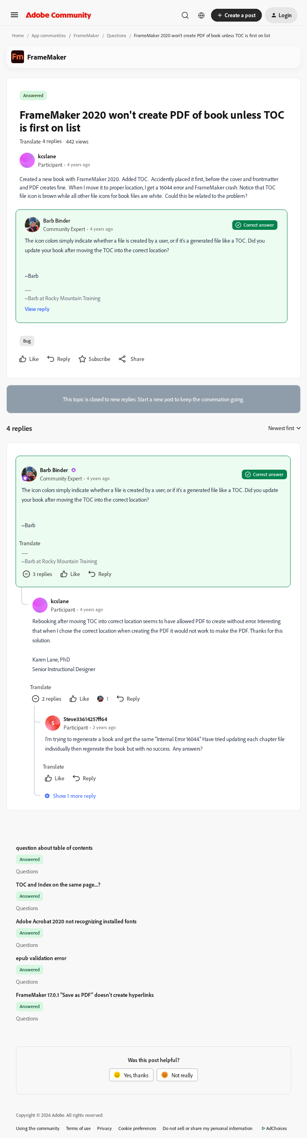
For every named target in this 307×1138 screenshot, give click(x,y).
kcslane (47, 156)
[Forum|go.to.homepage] (59, 15)
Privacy (104, 1128)
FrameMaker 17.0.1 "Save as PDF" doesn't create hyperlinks (85, 994)
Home (18, 35)
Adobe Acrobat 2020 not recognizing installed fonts (76, 921)
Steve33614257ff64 (85, 718)
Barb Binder (56, 220)
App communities (49, 35)
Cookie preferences (137, 1128)
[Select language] (201, 15)
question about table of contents (54, 847)
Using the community (38, 1128)
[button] (14, 17)
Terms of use (78, 1128)
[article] (153, 521)
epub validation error (41, 958)
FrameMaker (86, 35)
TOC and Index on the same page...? (58, 884)
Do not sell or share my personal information (208, 1128)
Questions (116, 35)
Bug (27, 341)
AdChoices (276, 1128)
